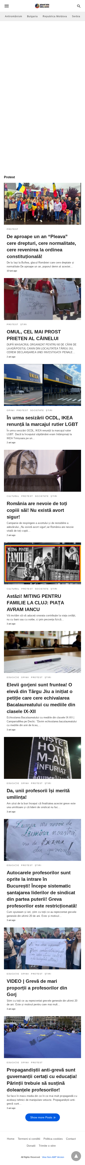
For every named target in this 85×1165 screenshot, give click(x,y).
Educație (13, 677)
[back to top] (76, 1156)
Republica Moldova (55, 16)
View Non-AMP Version (53, 1157)
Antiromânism (13, 16)
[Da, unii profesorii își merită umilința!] (42, 758)
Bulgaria (32, 16)
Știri (23, 324)
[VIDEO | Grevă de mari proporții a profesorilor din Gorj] (42, 948)
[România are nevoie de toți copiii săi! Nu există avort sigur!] (42, 471)
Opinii (11, 410)
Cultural (13, 496)
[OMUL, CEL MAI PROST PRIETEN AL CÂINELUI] (42, 299)
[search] (78, 6)
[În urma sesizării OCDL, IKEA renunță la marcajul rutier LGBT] (42, 385)
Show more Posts (41, 1117)
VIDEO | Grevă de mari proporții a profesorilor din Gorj (37, 987)
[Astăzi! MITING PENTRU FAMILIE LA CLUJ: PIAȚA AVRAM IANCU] (42, 563)
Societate (37, 410)
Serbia (76, 16)
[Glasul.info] (42, 6)
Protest (12, 229)
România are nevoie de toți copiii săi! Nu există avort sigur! (37, 510)
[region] (42, 139)
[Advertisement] (42, 65)
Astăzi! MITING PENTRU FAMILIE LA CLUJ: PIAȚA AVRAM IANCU (35, 602)
